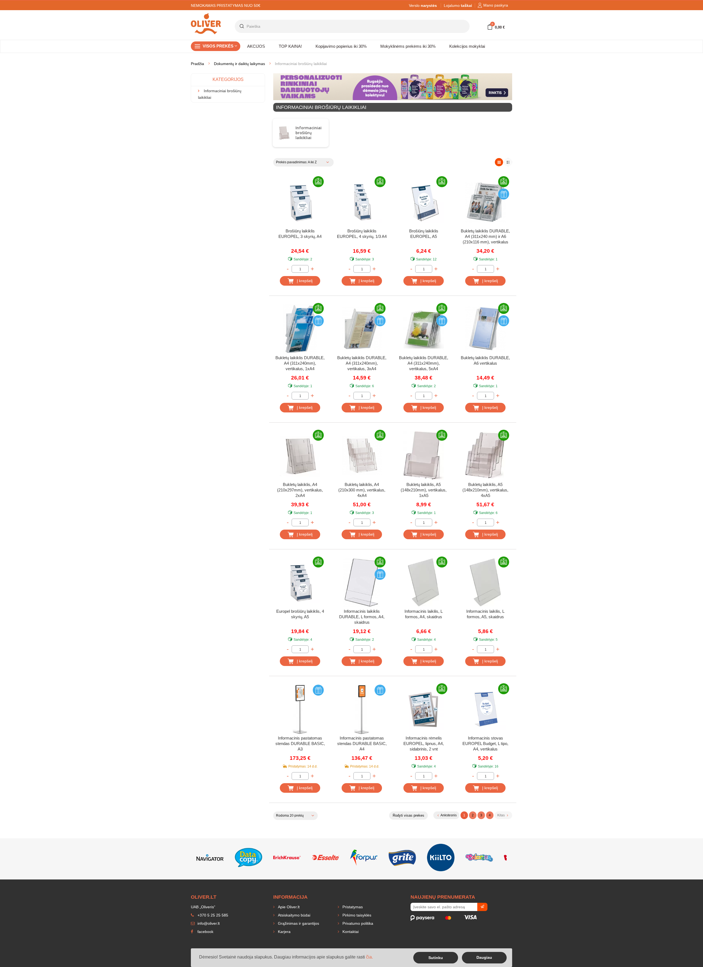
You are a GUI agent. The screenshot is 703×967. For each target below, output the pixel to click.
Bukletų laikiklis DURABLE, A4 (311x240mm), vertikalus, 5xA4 (423, 363)
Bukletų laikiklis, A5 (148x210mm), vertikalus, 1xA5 (424, 490)
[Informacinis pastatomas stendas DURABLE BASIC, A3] (300, 709)
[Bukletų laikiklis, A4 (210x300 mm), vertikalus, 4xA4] (362, 455)
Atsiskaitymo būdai (293, 915)
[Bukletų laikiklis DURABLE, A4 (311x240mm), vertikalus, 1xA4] (300, 329)
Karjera (284, 931)
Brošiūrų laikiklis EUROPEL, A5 (423, 234)
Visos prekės (219, 46)
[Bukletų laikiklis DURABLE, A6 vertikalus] (485, 329)
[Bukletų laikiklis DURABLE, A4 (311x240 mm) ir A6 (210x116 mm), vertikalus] (485, 202)
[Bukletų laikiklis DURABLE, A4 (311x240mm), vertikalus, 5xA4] (423, 329)
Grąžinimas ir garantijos (298, 923)
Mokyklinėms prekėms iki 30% (408, 46)
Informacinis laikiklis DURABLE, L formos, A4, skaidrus (361, 617)
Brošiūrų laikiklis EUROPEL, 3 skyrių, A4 (300, 234)
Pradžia (197, 63)
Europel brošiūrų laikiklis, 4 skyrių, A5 (300, 614)
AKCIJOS (256, 46)
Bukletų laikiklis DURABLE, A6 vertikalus (485, 360)
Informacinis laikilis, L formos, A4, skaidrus (423, 614)
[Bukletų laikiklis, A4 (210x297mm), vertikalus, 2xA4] (300, 455)
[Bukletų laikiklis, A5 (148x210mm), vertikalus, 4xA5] (485, 455)
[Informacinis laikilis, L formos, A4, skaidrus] (423, 582)
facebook (204, 931)
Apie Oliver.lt (288, 907)
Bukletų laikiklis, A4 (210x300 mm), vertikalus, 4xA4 (361, 490)
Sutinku (435, 957)
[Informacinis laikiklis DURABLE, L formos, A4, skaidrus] (362, 582)
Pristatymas (352, 907)
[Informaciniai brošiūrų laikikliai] (284, 133)
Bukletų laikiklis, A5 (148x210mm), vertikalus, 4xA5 (485, 490)
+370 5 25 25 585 (212, 915)
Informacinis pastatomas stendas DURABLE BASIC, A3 (300, 743)
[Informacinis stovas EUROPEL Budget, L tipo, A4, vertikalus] (485, 709)
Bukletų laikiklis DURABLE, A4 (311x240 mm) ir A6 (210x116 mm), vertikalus (485, 236)
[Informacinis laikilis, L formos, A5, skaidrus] (485, 582)
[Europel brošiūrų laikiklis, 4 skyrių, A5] (300, 582)
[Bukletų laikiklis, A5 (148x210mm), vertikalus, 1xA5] (423, 455)
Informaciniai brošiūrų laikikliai (308, 132)
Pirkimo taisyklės (356, 915)
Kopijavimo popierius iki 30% (341, 46)
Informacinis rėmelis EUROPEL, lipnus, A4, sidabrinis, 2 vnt (423, 743)
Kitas (501, 815)
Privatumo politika (357, 923)
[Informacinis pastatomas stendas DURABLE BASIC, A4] (362, 709)
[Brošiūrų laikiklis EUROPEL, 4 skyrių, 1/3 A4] (362, 202)
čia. (369, 957)
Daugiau (484, 957)
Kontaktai (350, 931)
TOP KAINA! (290, 46)
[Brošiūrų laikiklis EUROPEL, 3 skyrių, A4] (300, 202)
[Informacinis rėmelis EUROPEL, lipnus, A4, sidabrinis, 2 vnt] (423, 709)
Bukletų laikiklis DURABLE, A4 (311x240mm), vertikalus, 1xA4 (300, 363)
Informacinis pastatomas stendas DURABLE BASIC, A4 (362, 743)
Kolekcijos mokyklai (467, 46)
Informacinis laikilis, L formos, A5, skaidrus (485, 614)
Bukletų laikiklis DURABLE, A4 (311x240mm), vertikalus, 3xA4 (361, 363)
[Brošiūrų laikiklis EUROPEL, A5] (423, 202)
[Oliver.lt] (206, 15)
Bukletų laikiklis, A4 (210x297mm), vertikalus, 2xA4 (300, 490)
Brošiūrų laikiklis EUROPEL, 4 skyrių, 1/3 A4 (362, 234)
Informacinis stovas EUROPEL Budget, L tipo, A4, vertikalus (485, 743)
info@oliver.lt (208, 923)
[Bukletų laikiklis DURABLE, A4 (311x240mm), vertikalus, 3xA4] (362, 329)
